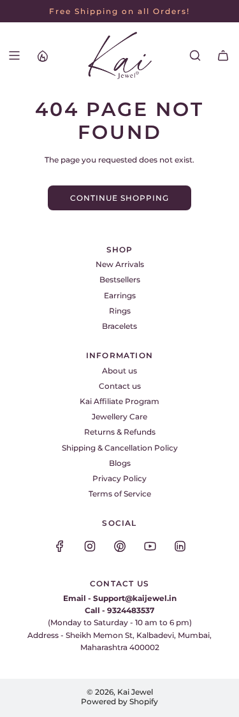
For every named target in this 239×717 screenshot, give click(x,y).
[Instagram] (90, 546)
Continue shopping (119, 198)
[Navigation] (14, 55)
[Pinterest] (120, 546)
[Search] (195, 55)
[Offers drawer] (42, 55)
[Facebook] (60, 546)
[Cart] (223, 55)
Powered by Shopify (119, 701)
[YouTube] (150, 546)
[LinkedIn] (180, 546)
